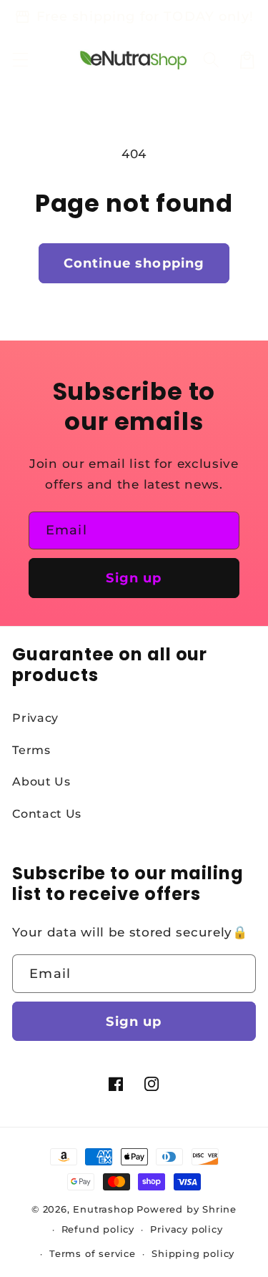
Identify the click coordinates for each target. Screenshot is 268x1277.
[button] (20, 59)
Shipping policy (193, 1253)
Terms (31, 750)
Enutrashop (103, 1209)
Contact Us (46, 813)
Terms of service (92, 1253)
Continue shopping (134, 263)
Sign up (134, 577)
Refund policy (97, 1229)
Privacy (35, 717)
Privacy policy (186, 1229)
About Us (41, 781)
